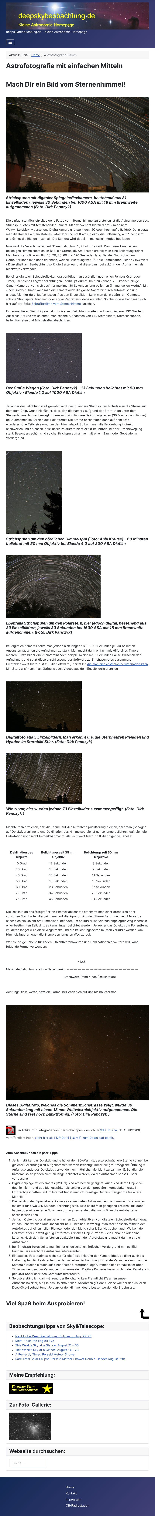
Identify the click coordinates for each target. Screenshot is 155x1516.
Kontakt (71, 1493)
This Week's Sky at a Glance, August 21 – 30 (47, 1345)
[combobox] (28, 1463)
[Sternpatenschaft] (31, 1388)
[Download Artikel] (11, 1130)
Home (70, 1487)
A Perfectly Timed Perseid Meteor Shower (45, 1354)
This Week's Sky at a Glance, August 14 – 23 (47, 1350)
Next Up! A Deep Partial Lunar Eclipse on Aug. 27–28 (53, 1336)
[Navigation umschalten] (10, 42)
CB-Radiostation (77, 1505)
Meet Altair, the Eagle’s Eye (34, 1341)
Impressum (73, 1499)
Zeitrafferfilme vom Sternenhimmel (56, 304)
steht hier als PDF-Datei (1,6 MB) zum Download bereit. (74, 1138)
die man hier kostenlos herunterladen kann (117, 664)
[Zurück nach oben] (148, 1509)
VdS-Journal (109, 1130)
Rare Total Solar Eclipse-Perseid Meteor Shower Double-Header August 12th (70, 1359)
